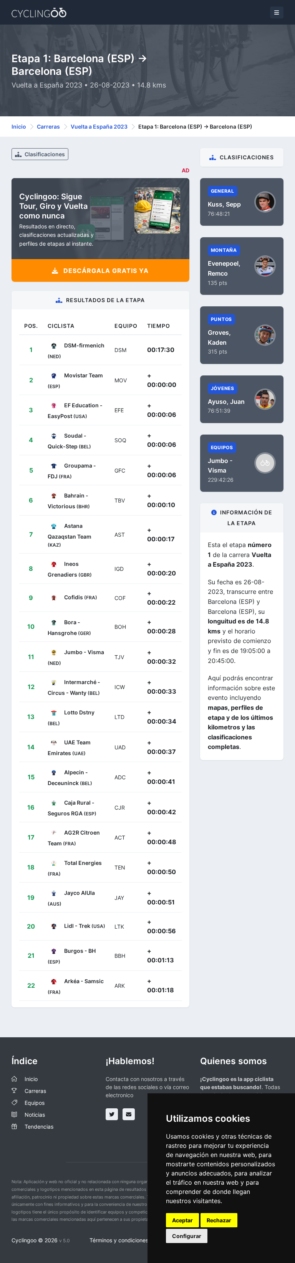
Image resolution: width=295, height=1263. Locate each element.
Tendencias (39, 1126)
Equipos (35, 1102)
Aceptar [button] (182, 1220)
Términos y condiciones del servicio (133, 1240)
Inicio (19, 126)
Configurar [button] (186, 1236)
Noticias (35, 1114)
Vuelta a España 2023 (99, 126)
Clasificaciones (44, 154)
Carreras (48, 126)
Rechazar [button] (219, 1220)
